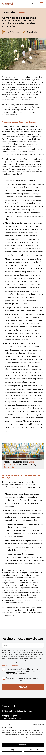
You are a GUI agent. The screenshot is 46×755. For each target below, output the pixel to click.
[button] (6, 724)
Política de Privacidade (10, 665)
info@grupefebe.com (11, 718)
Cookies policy (38, 724)
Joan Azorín (9, 467)
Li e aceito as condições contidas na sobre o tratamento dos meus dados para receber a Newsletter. (24, 671)
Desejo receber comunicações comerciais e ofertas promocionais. (22, 679)
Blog (13, 12)
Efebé (6, 12)
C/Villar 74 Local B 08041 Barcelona (17, 711)
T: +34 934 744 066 (9, 716)
